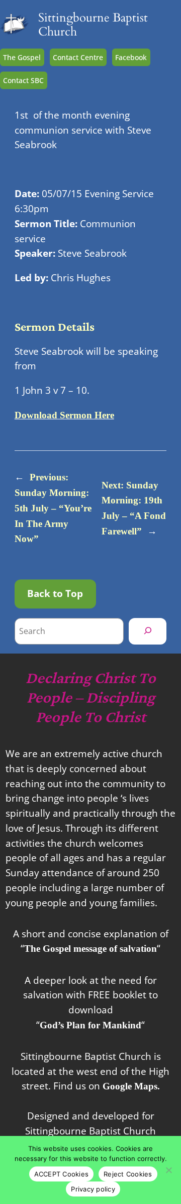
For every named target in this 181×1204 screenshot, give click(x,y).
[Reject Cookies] (168, 1170)
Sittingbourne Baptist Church (93, 25)
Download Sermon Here (64, 415)
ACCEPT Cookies (61, 1174)
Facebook (131, 57)
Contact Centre (78, 57)
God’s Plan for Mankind (90, 1025)
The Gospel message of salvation (90, 948)
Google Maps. (131, 1086)
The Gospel (22, 57)
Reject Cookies (128, 1174)
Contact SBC (23, 80)
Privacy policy (93, 1189)
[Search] (147, 631)
